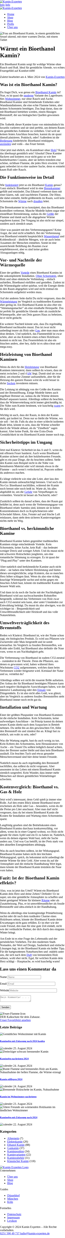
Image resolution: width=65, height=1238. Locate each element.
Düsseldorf (13, 1195)
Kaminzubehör (15, 1157)
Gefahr (28, 491)
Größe (50, 213)
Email (3, 983)
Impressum (13, 1217)
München (12, 1198)
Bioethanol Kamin (45, 92)
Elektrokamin (15, 1141)
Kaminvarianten (16, 1154)
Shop (10, 1179)
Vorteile (25, 272)
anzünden (5, 143)
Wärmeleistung (8, 301)
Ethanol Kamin (16, 1144)
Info (2, 4)
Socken (11, 383)
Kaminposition (15, 1151)
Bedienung (6, 140)
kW (29, 373)
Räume (46, 900)
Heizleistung (32, 367)
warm (57, 405)
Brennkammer (52, 188)
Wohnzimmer (12, 98)
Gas (37, 330)
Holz (53, 150)
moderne (29, 95)
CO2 (16, 667)
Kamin (49, 185)
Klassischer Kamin (18, 1161)
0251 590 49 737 (10, 1233)
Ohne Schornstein (46, 275)
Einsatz (41, 689)
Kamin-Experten (55, 76)
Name (3, 976)
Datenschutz (14, 1214)
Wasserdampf (51, 236)
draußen (38, 201)
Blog (10, 1183)
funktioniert (11, 185)
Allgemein (13, 1138)
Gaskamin (13, 1148)
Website (4, 990)
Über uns (12, 1176)
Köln (10, 1201)
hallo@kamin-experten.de (35, 1233)
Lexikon (12, 1220)
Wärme (22, 201)
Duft (29, 954)
